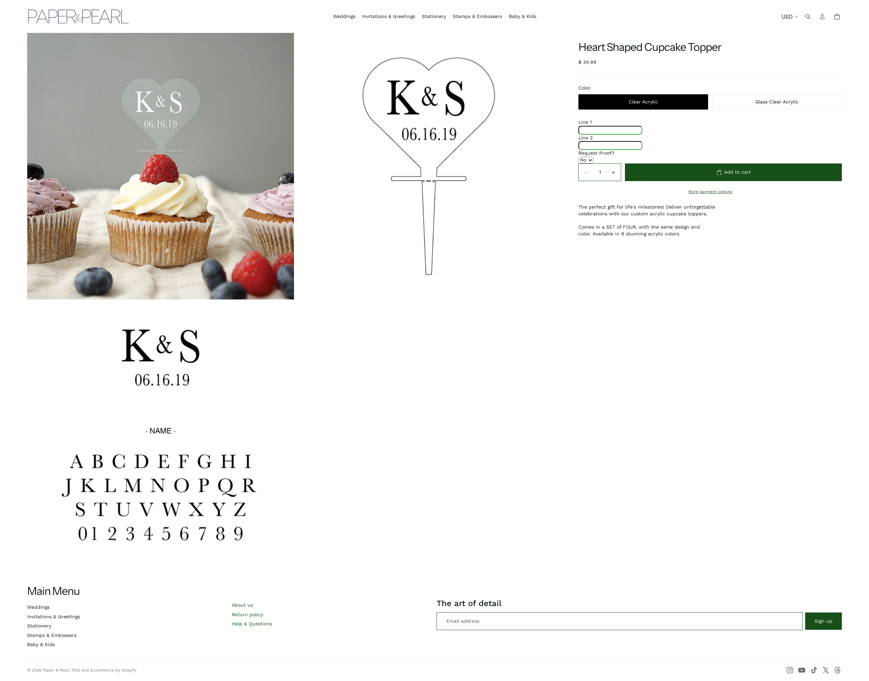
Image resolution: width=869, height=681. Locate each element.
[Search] (807, 16)
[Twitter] (826, 670)
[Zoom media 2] (428, 166)
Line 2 (585, 137)
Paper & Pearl (56, 670)
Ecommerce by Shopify (113, 670)
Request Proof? (596, 153)
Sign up (823, 621)
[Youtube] (802, 670)
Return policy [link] (247, 614)
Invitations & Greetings (53, 616)
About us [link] (242, 605)
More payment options (710, 191)
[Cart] (837, 16)
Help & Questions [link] (252, 623)
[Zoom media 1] (160, 166)
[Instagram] (790, 670)
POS (76, 670)
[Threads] (838, 670)
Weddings (38, 607)
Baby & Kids (41, 644)
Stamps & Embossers (51, 635)
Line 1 (585, 122)
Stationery (39, 625)
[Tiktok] (814, 670)
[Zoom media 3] (160, 434)
